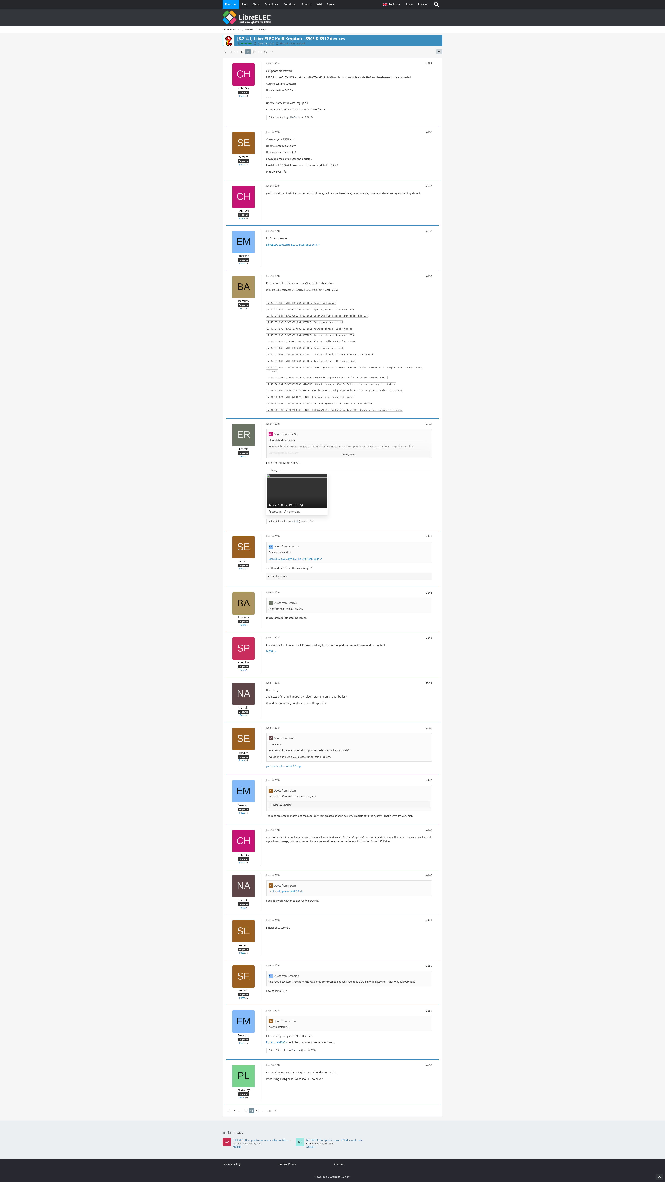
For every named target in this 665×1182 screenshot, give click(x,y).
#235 (429, 63)
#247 (429, 830)
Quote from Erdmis (285, 602)
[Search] (436, 4)
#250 (429, 965)
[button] (392, 4)
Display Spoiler (280, 576)
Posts (242, 95)
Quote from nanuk (285, 738)
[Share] (439, 51)
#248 (429, 875)
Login (409, 4)
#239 (429, 276)
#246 (429, 780)
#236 (429, 132)
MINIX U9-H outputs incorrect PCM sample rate (334, 1140)
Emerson (296, 1050)
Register (423, 4)
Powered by (332, 1176)
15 (253, 51)
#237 (429, 185)
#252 (429, 1065)
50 (265, 51)
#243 (429, 637)
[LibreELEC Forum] (332, 17)
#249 (429, 920)
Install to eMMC (275, 1042)
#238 (429, 231)
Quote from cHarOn (286, 434)
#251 (429, 1010)
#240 (429, 424)
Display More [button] (348, 454)
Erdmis (295, 521)
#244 (429, 682)
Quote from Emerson (286, 546)
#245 (429, 728)
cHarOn (293, 117)
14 (248, 51)
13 (242, 51)
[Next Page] (272, 51)
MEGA (269, 651)
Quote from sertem (285, 790)
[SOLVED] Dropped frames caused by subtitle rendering (266, 1140)
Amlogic (237, 1146)
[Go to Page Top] (659, 1177)
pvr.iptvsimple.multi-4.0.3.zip (283, 766)
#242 (429, 592)
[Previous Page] (226, 51)
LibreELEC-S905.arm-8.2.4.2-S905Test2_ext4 (291, 244)
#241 (429, 536)
